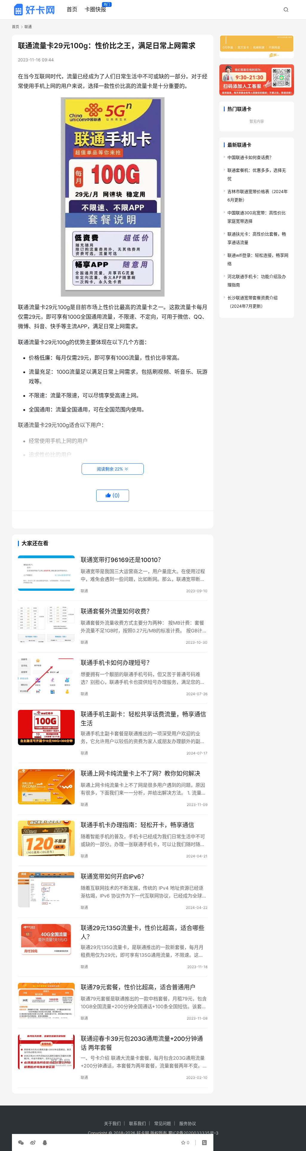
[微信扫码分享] (22, 1142)
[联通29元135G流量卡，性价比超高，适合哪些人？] (46, 941)
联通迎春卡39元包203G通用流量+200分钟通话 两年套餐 (142, 1043)
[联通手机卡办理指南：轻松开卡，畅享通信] (46, 838)
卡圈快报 (95, 9)
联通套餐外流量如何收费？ (116, 611)
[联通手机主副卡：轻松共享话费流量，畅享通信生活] (46, 727)
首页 (72, 9)
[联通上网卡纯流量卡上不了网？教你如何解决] (46, 787)
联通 (84, 591)
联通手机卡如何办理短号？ (116, 662)
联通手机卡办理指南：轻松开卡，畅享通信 (137, 825)
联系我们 (137, 1123)
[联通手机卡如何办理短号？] (46, 676)
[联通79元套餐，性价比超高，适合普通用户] (46, 1000)
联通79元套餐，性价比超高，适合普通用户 (138, 987)
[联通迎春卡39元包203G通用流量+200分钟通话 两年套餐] (46, 1052)
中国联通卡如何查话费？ (250, 157)
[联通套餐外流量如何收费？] (46, 625)
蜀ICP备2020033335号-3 (193, 1132)
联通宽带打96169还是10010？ (122, 560)
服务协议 (187, 1123)
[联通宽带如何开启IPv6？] (46, 890)
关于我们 (112, 1123)
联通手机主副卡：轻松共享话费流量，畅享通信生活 (143, 719)
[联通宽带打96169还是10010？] (46, 573)
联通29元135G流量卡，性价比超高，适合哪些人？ (142, 932)
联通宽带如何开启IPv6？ (114, 876)
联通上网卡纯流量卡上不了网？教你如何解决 (140, 773)
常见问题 (162, 1123)
